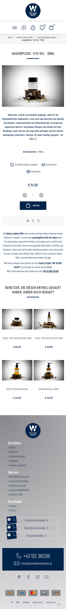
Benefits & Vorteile (17, 485)
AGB (17, 602)
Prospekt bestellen (28, 535)
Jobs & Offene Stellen (19, 481)
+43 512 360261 (36, 556)
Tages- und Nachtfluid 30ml (49, 338)
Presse (12, 510)
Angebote (13, 460)
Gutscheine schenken (29, 519)
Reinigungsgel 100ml (49, 389)
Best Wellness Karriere (19, 476)
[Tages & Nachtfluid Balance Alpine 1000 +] (49, 319)
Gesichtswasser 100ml (17, 389)
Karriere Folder (16, 494)
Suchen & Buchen (17, 456)
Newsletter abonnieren (29, 527)
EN (12, 602)
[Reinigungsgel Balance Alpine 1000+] (49, 370)
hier (49, 258)
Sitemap (26, 602)
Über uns (13, 451)
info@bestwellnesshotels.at (36, 563)
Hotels (12, 447)
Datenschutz (38, 602)
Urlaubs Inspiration (17, 465)
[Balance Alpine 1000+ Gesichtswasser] (17, 370)
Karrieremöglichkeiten (19, 489)
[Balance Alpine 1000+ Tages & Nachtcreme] (17, 319)
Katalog (12, 505)
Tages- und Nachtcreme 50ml (17, 338)
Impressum (50, 602)
